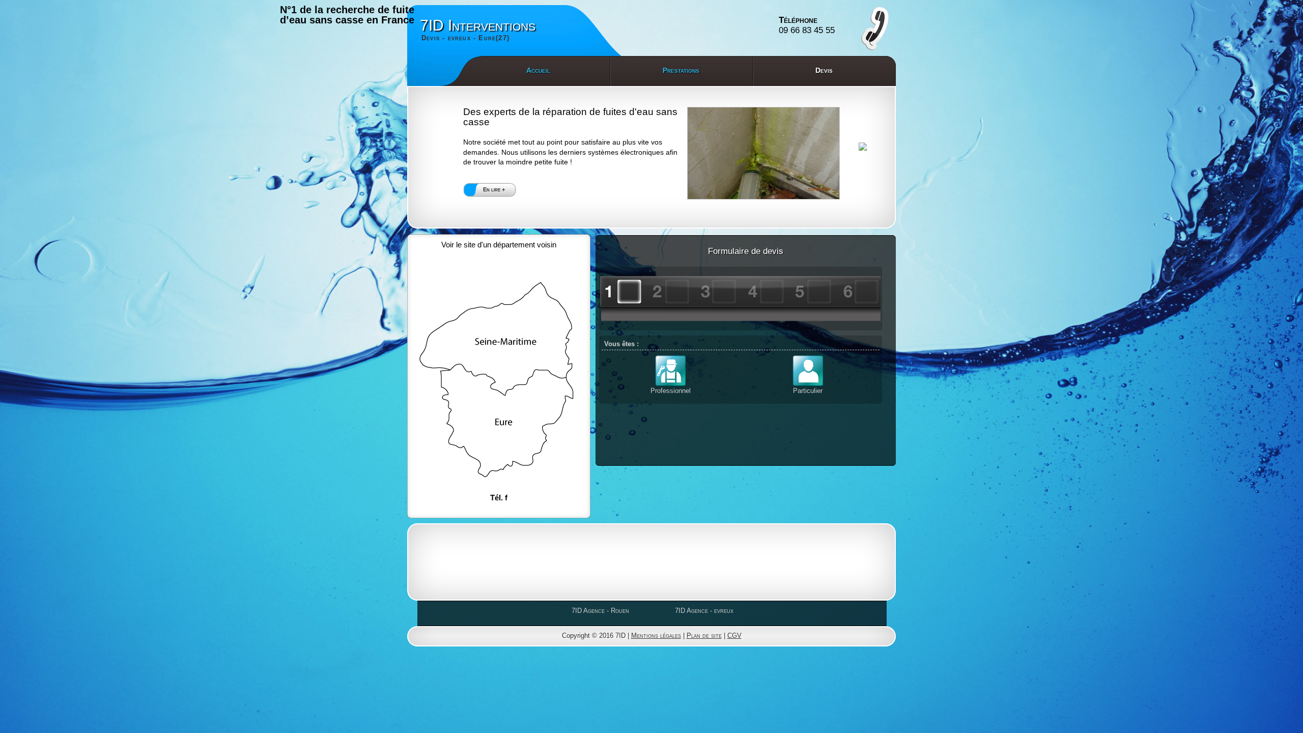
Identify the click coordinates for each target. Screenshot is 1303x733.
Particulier (808, 390)
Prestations (681, 70)
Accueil (538, 70)
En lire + (494, 189)
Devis (824, 70)
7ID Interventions (477, 29)
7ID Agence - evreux (704, 610)
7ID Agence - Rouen (600, 610)
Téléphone (807, 25)
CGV (734, 635)
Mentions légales (656, 635)
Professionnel (670, 390)
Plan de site (704, 635)
